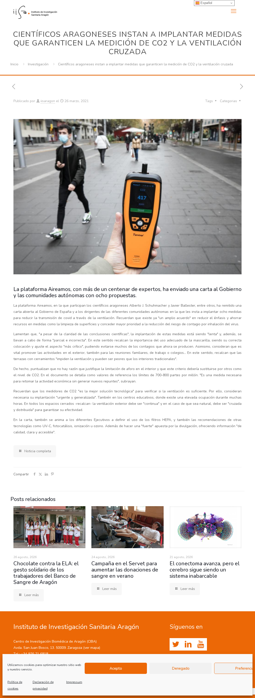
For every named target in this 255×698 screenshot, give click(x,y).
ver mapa (91, 647)
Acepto (116, 668)
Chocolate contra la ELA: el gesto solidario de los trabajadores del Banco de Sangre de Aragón (46, 573)
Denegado (181, 668)
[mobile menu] (233, 11)
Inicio (14, 64)
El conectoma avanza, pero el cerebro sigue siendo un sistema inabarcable (205, 569)
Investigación (38, 64)
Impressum (74, 682)
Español (205, 3)
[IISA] (35, 11)
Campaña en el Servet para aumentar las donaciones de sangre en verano (124, 569)
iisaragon (48, 101)
